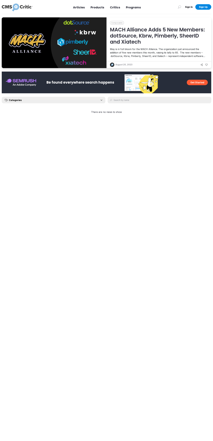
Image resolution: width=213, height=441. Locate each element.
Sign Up (203, 7)
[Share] (202, 65)
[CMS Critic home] (17, 6)
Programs (133, 7)
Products (97, 7)
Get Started (197, 82)
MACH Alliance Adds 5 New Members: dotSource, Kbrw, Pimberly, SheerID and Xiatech (157, 35)
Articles (79, 7)
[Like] (206, 65)
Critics (115, 7)
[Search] (179, 7)
